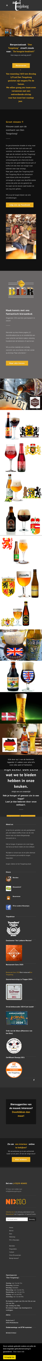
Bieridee (15, 878)
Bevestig (32, 1219)
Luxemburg (21, 671)
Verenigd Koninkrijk (21, 640)
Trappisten (21, 389)
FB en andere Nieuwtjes (21, 906)
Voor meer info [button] (18, 1352)
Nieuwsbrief (17, 887)
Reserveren (16, 896)
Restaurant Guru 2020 (13, 972)
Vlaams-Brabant (21, 452)
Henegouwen (21, 577)
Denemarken (21, 703)
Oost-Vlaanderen (21, 421)
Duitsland (21, 734)
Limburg (21, 546)
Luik (21, 515)
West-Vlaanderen (21, 483)
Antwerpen (21, 609)
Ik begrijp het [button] (9, 1357)
